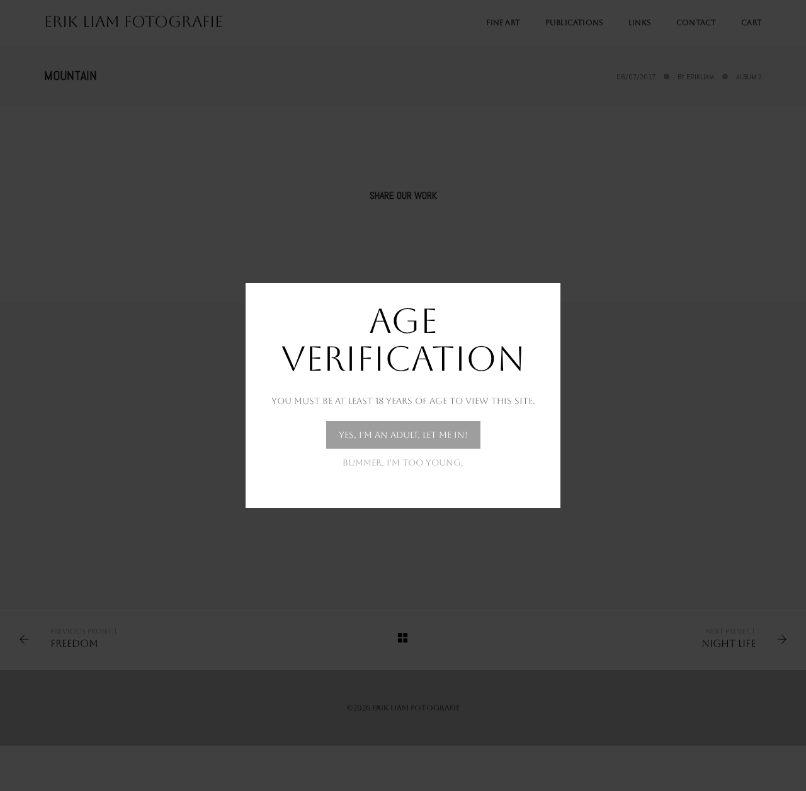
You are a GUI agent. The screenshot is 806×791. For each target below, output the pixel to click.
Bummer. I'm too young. (403, 462)
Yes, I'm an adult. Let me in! (403, 435)
